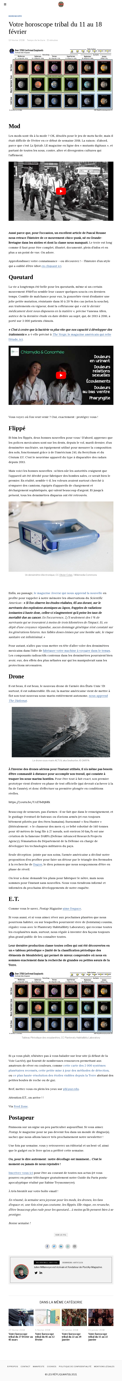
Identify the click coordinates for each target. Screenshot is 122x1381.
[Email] (74, 1246)
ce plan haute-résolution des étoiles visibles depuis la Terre (54, 1075)
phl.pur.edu (71, 1089)
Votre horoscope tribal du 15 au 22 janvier (98, 1336)
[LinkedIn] (41, 1273)
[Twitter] (54, 1246)
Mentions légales (104, 1366)
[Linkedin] (61, 1246)
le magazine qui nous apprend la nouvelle (68, 593)
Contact (25, 1366)
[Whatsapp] (67, 1246)
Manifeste (38, 1366)
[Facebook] (47, 1246)
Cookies (51, 1366)
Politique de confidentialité (75, 1366)
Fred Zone (21, 1106)
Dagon (37, 864)
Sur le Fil (60, 1235)
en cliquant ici (51, 266)
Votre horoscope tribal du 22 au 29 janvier (71, 1336)
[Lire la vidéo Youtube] (61, 191)
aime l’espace (72, 908)
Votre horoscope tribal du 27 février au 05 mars (21, 1336)
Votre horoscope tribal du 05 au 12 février (44, 1336)
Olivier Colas (65, 575)
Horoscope (15, 16)
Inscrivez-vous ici (21, 1173)
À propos (12, 1366)
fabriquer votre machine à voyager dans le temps (76, 650)
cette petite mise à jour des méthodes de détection (74, 1070)
